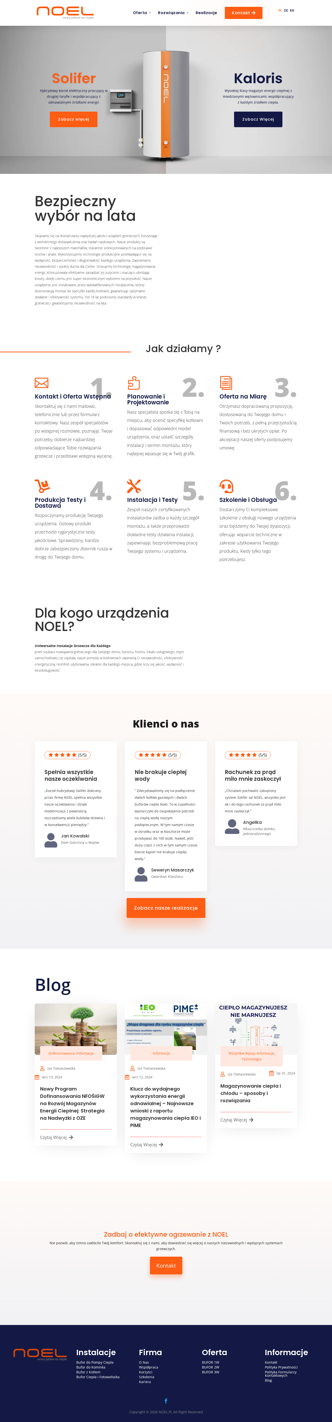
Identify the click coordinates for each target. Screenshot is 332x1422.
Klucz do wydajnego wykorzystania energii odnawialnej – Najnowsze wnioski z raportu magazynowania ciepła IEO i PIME (165, 1107)
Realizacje (206, 13)
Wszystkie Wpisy (241, 1053)
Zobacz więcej (73, 119)
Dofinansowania (62, 1053)
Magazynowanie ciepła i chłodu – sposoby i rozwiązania (250, 1093)
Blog (53, 984)
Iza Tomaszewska (61, 1068)
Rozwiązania (171, 13)
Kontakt (243, 13)
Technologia (252, 1059)
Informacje (85, 1053)
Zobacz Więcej (258, 119)
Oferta (140, 13)
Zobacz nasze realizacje (166, 908)
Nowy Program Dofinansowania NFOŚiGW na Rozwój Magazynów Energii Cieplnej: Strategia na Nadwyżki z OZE (72, 1103)
